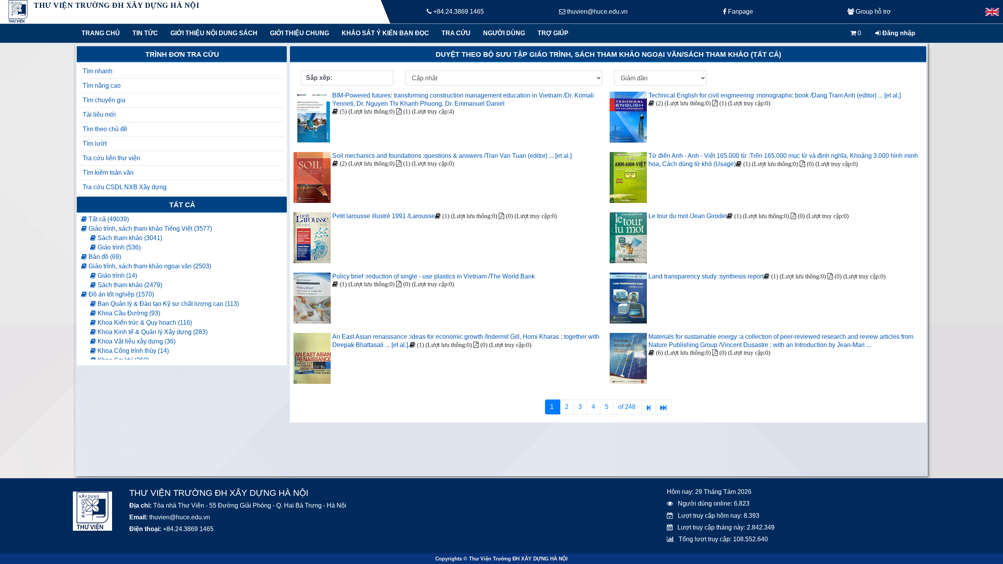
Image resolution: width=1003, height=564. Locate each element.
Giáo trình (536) (118, 247)
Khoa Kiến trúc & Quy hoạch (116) (144, 322)
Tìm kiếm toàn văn (108, 172)
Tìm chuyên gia (104, 100)
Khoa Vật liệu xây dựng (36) (136, 341)
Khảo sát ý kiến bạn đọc (383, 33)
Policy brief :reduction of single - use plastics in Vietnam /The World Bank (433, 276)
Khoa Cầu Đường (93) (128, 313)
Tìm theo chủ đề (105, 129)
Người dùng (504, 33)
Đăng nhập (898, 33)
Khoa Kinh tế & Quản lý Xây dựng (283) (152, 332)
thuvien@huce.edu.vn (596, 11)
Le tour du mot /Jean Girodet (687, 216)
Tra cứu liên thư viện (111, 158)
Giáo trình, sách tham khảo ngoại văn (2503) (149, 266)
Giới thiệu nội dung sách (212, 33)
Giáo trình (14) (116, 275)
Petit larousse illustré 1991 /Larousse (383, 216)
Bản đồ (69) (104, 256)
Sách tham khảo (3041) (129, 238)
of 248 (627, 406)
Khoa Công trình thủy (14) (132, 350)
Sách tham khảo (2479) (129, 285)
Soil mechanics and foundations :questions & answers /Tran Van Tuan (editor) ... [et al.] (452, 155)
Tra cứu (456, 33)
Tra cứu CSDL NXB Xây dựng (125, 187)
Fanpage (739, 11)
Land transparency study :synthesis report (706, 276)
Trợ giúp (553, 33)
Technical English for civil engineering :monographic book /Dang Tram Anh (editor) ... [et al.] (774, 95)
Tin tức (145, 33)
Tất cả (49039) (108, 219)
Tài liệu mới (99, 114)
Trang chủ (100, 33)
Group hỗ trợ (872, 11)
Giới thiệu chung (299, 33)
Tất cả (182, 205)
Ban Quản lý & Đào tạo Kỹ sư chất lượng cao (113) (167, 303)
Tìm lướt (95, 143)
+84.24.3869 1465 (458, 11)
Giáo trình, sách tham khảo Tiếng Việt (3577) (149, 228)
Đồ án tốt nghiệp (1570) (120, 294)
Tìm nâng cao (102, 85)
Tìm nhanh (97, 71)
